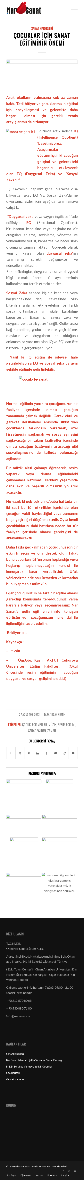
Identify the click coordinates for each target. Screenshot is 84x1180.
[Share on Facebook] (10, 753)
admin (61, 714)
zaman (51, 730)
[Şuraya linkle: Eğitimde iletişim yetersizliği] (59, 797)
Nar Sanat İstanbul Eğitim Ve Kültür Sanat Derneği (34, 1060)
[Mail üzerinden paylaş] (73, 753)
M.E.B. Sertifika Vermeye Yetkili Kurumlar (29, 1066)
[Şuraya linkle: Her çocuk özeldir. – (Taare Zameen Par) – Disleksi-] (59, 845)
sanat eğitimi (37, 730)
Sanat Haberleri (42, 28)
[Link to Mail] (75, 1171)
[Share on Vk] (55, 753)
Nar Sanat (25, 1166)
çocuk (26, 724)
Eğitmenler (39, 724)
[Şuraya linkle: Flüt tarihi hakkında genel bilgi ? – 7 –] (23, 855)
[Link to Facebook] (63, 1171)
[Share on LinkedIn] (37, 753)
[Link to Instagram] (69, 1171)
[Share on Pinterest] (28, 753)
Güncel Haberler (15, 1079)
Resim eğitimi (66, 724)
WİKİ (17, 651)
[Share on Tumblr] (46, 753)
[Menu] (72, 8)
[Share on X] (20, 753)
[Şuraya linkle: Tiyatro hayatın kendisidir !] (59, 825)
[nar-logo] (34, 8)
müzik (52, 724)
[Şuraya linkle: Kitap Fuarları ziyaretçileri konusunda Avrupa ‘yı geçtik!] (23, 883)
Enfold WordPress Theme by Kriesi (49, 1166)
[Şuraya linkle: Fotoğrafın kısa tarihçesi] (23, 826)
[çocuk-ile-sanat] (42, 74)
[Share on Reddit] (64, 753)
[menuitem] (72, 8)
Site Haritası (13, 1072)
